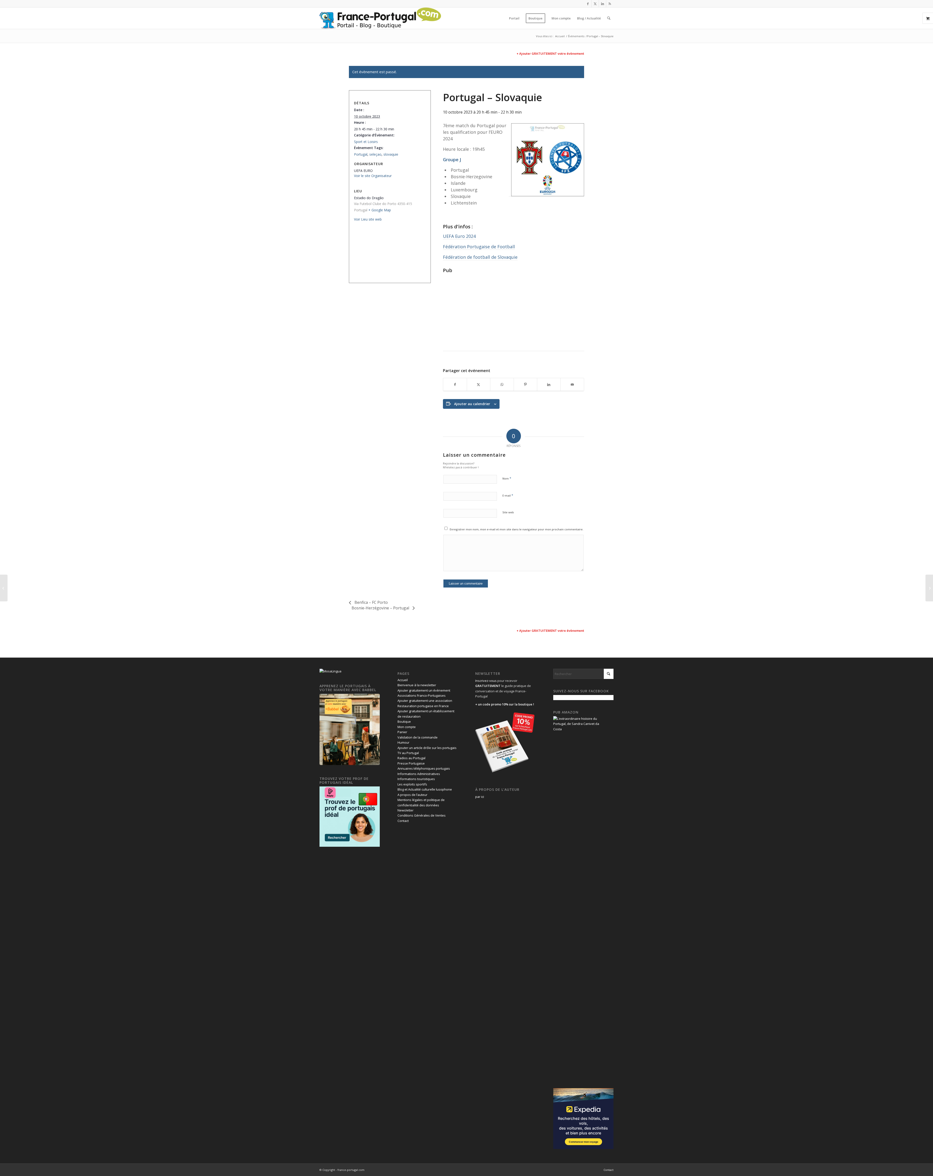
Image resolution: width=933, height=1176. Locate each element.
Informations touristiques (416, 779)
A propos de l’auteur (412, 795)
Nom (506, 478)
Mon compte (406, 727)
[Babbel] (350, 764)
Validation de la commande (417, 737)
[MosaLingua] (330, 671)
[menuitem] (514, 18)
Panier (402, 732)
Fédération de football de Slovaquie (480, 257)
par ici (479, 796)
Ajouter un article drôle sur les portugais (427, 748)
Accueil (402, 680)
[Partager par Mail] (572, 384)
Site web (508, 512)
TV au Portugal (408, 753)
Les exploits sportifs (412, 784)
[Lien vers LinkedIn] (602, 3)
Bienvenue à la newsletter (416, 685)
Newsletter (405, 810)
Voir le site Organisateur (373, 175)
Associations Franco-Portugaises (421, 695)
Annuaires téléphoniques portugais (423, 768)
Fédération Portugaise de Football (479, 246)
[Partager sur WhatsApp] (501, 384)
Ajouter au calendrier (472, 403)
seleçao (375, 154)
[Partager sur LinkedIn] (548, 384)
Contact (403, 821)
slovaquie (390, 154)
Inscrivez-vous (486, 680)
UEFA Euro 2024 (459, 236)
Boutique (404, 721)
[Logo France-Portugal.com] (380, 18)
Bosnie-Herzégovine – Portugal (381, 608)
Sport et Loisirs (366, 141)
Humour (403, 742)
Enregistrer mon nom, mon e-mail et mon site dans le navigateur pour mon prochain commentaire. (516, 529)
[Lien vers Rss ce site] (609, 3)
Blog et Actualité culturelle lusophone (424, 789)
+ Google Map (379, 210)
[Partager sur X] (478, 384)
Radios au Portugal (411, 758)
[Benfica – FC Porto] (4, 588)
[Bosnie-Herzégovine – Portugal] (929, 588)
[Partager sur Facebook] (454, 384)
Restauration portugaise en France (423, 706)
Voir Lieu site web (368, 219)
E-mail (507, 495)
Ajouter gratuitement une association (424, 700)
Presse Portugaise (411, 763)
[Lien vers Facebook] (587, 3)
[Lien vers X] (595, 3)
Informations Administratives (418, 774)
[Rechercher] (608, 18)
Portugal (360, 154)
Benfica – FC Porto (371, 602)
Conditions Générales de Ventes (421, 815)
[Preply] (350, 845)
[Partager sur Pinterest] (525, 384)
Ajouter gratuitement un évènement (423, 690)
